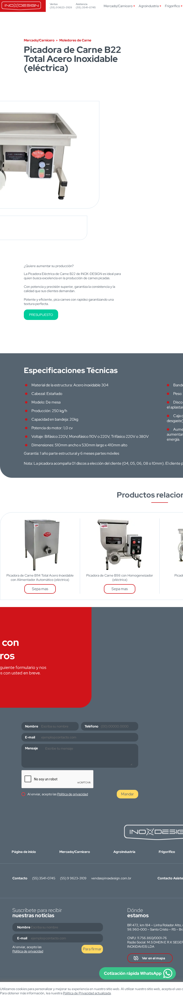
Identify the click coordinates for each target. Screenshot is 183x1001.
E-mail (30, 737)
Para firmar (92, 948)
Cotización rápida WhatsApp (133, 973)
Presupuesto (41, 315)
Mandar (127, 794)
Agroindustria (149, 6)
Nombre (31, 726)
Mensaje (31, 748)
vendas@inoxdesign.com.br (111, 878)
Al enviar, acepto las (57, 794)
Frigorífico (172, 6)
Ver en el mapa (153, 958)
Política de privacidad (72, 794)
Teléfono (91, 726)
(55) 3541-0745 (86, 7)
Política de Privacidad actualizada (87, 993)
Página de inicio (24, 852)
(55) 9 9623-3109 (61, 7)
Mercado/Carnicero (118, 6)
